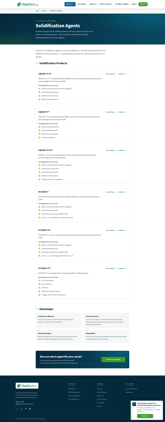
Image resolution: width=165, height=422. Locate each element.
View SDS (122, 74)
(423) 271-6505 (20, 402)
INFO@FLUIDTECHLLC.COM (24, 404)
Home (37, 11)
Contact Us (145, 416)
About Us (99, 389)
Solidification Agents (74, 392)
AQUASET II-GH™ (45, 150)
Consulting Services (131, 389)
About (134, 4)
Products (69, 4)
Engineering (129, 392)
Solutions (81, 4)
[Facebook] (17, 408)
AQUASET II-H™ (44, 73)
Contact (143, 4)
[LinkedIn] (21, 408)
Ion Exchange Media (74, 396)
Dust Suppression (73, 399)
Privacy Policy (41, 419)
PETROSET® (43, 192)
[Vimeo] (25, 408)
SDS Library (100, 396)
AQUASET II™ (43, 112)
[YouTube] (30, 408)
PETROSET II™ (44, 268)
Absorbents (71, 389)
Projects (93, 4)
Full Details (110, 74)
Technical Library (122, 4)
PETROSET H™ (44, 230)
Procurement (101, 403)
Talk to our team (113, 359)
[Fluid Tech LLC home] (28, 4)
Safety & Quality (105, 4)
